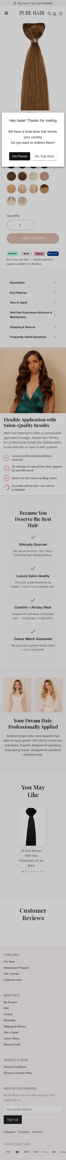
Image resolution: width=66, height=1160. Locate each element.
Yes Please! (19, 156)
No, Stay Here (44, 156)
